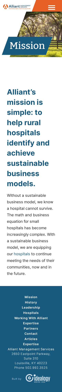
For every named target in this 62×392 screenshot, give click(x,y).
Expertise (31, 323)
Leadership (31, 307)
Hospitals (31, 313)
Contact (30, 333)
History (31, 302)
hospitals (22, 253)
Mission (31, 297)
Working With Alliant (31, 318)
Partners (31, 328)
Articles (31, 339)
